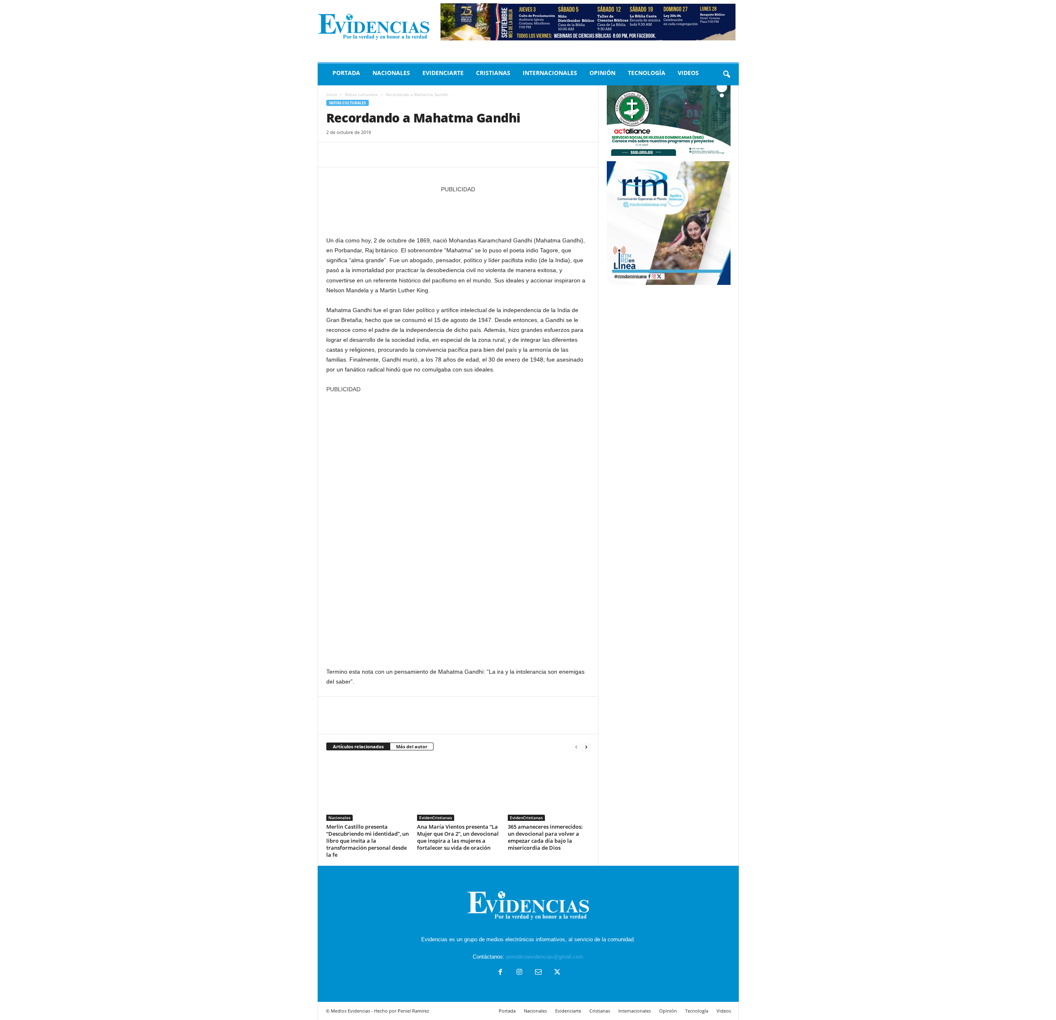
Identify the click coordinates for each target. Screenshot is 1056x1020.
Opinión (602, 73)
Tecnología (646, 73)
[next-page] (586, 747)
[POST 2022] (458, 210)
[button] (726, 75)
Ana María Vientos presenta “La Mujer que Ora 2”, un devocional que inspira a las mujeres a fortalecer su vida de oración (458, 837)
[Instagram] (519, 973)
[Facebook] (334, 154)
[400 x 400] (458, 526)
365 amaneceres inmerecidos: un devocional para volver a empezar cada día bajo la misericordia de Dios (545, 837)
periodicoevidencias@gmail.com (544, 957)
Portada (346, 73)
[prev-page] (576, 747)
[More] (411, 154)
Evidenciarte (443, 73)
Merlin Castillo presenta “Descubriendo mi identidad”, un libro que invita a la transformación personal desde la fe (367, 840)
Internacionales (550, 73)
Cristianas (493, 73)
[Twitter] (353, 154)
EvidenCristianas (435, 817)
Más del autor (411, 746)
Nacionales (391, 73)
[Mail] (538, 973)
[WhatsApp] (391, 154)
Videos (688, 73)
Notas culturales (361, 94)
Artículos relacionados (358, 746)
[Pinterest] (372, 154)
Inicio (331, 94)
